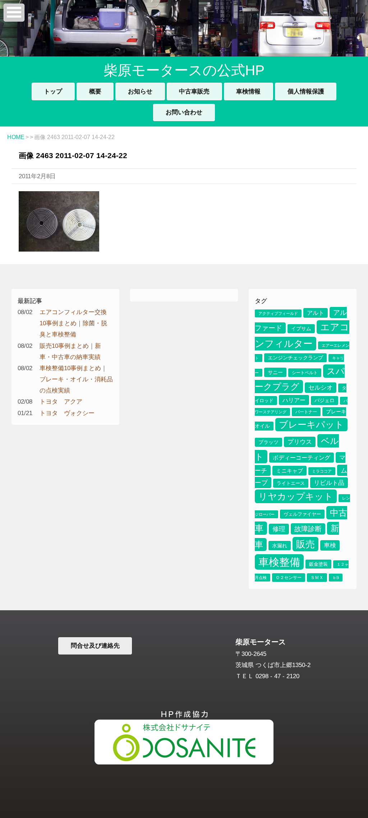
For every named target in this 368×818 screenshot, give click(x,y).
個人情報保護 (306, 91)
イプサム (301, 328)
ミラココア (322, 471)
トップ (53, 91)
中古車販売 (194, 91)
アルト (315, 313)
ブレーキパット (311, 424)
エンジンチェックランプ (295, 357)
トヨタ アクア (61, 401)
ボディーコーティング (301, 457)
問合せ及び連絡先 (95, 645)
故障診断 (308, 529)
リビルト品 (329, 482)
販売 (305, 544)
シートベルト (305, 372)
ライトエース (291, 483)
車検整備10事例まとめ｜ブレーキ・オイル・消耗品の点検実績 (76, 379)
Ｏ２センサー (289, 577)
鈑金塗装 (318, 564)
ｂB (335, 577)
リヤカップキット (295, 496)
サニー (275, 372)
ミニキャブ (289, 471)
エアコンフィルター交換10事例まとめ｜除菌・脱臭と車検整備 (73, 323)
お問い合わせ (184, 112)
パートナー (306, 411)
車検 (330, 545)
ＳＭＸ (316, 577)
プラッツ (268, 442)
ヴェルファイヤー (302, 514)
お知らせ (140, 91)
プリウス (300, 441)
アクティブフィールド (278, 313)
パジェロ (324, 400)
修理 (278, 529)
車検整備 (279, 562)
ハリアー (293, 400)
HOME (15, 137)
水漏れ (279, 545)
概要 (95, 91)
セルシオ (320, 387)
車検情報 (248, 91)
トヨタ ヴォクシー (67, 413)
